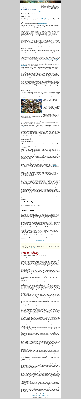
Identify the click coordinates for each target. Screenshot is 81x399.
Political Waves (32, 212)
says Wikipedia (23, 126)
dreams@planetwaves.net (36, 247)
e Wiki (33, 395)
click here (43, 393)
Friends (36, 395)
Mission (47, 395)
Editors (39, 395)
